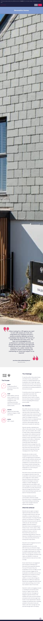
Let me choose (3, 4)
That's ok (40, 4)
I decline (36, 4)
